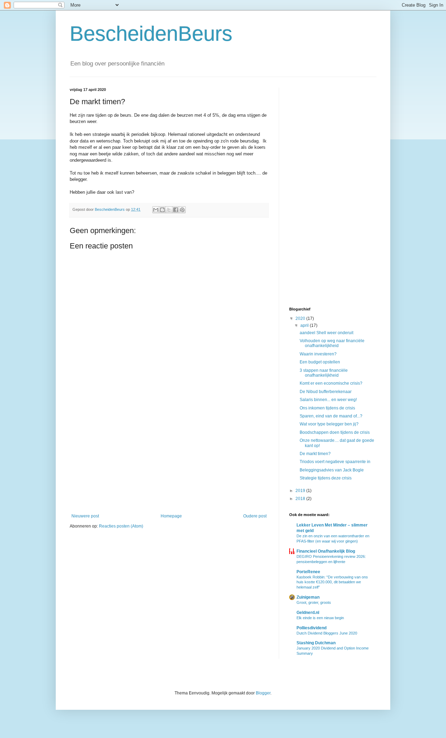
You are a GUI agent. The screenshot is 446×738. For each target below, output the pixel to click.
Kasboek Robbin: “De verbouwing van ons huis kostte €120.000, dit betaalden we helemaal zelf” (332, 582)
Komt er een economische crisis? (331, 383)
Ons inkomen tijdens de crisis (327, 408)
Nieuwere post (85, 516)
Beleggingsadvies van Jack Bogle (332, 470)
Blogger (263, 693)
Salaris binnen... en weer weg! (328, 399)
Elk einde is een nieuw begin (320, 618)
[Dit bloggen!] (162, 209)
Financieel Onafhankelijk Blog (326, 551)
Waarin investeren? (318, 354)
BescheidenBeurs (151, 33)
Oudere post (255, 516)
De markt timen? (315, 453)
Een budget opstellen (320, 362)
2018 (300, 498)
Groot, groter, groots (314, 602)
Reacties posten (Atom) (121, 526)
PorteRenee (308, 571)
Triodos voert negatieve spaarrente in (335, 461)
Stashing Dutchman (316, 642)
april (305, 325)
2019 (300, 490)
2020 (300, 318)
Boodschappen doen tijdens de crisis (335, 432)
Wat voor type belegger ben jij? (329, 424)
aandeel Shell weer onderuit (326, 332)
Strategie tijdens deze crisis (326, 478)
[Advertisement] (169, 456)
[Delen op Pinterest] (182, 209)
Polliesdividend (311, 627)
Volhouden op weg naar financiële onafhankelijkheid (332, 343)
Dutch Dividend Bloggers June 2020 (327, 633)
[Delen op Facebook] (175, 209)
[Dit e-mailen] (155, 209)
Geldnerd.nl (308, 612)
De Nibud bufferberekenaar (326, 391)
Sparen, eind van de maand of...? (331, 416)
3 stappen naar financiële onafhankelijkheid (324, 373)
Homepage (171, 516)
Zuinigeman (308, 597)
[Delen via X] (169, 209)
